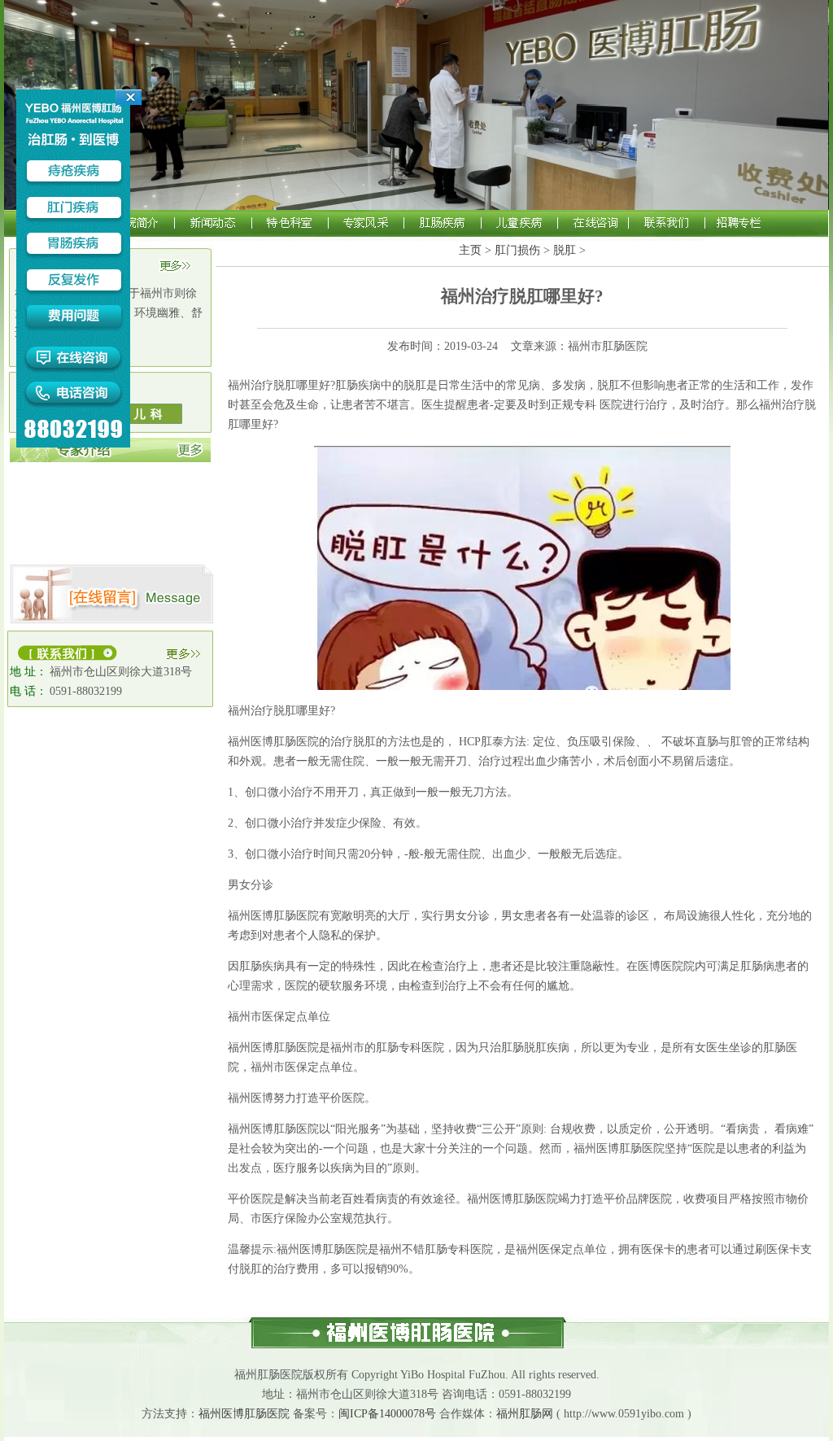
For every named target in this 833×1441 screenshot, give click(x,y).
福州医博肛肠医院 (244, 1414)
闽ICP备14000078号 (387, 1414)
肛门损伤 (517, 250)
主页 (470, 250)
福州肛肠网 (524, 1414)
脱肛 (564, 250)
